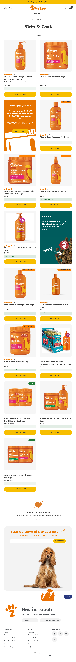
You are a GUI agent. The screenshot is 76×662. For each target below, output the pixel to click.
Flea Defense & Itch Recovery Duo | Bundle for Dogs (18, 419)
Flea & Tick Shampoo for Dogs (54, 137)
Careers (6, 644)
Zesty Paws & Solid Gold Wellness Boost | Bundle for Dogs (55, 362)
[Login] (65, 7)
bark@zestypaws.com (50, 620)
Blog (5, 635)
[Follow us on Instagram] (60, 633)
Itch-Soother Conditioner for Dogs (54, 306)
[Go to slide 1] (36, 519)
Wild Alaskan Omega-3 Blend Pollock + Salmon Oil (18, 78)
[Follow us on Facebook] (54, 633)
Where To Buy (33, 638)
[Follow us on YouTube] (66, 633)
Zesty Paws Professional (12, 641)
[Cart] (70, 7)
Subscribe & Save (34, 635)
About (6, 632)
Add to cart (20, 94)
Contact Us (32, 644)
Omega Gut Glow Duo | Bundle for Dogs (56, 419)
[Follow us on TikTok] (54, 639)
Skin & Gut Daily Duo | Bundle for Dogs (18, 476)
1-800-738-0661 (30, 620)
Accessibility (48, 656)
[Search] (10, 7)
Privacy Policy (28, 656)
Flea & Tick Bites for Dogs (16, 361)
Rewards (31, 632)
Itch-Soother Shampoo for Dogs (19, 305)
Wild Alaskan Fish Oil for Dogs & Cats (20, 249)
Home (34, 20)
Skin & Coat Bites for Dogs (52, 77)
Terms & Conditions (38, 656)
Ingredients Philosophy (12, 638)
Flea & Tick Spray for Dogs (53, 191)
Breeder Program (9, 647)
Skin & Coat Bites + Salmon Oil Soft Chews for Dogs (19, 192)
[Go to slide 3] (39, 519)
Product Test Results (35, 641)
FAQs (30, 647)
